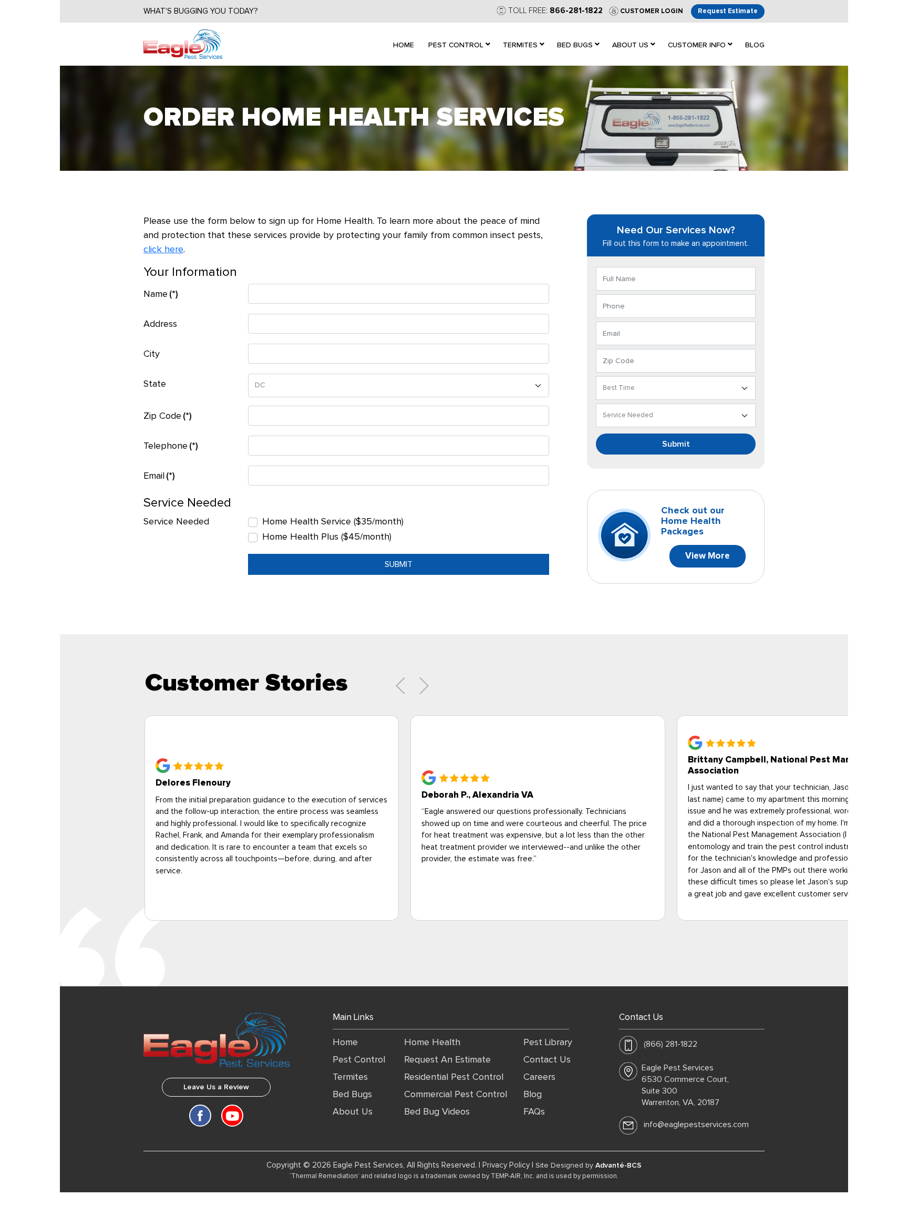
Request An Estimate (447, 1060)
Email (159, 476)
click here (163, 249)
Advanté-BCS (618, 1165)
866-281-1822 (576, 11)
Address (160, 324)
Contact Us (547, 1060)
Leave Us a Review (216, 1087)
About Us (353, 1112)
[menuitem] (403, 44)
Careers (539, 1077)
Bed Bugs (352, 1094)
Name (160, 294)
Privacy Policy (506, 1165)
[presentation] (400, 685)
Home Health (432, 1042)
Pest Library (547, 1042)
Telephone (170, 446)
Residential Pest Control (453, 1077)
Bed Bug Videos (437, 1112)
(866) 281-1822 (670, 1044)
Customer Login (650, 11)
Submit (398, 564)
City (151, 354)
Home (345, 1042)
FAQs (534, 1112)
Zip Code (167, 416)
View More (707, 556)
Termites (350, 1077)
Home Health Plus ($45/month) (326, 537)
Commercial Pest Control (455, 1094)
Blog (532, 1094)
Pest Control (359, 1060)
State (154, 384)
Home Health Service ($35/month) (333, 522)
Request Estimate (728, 11)
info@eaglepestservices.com (696, 1124)
